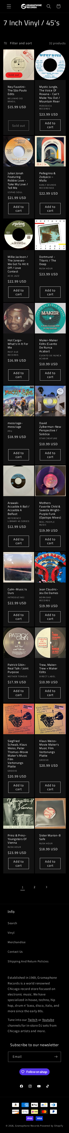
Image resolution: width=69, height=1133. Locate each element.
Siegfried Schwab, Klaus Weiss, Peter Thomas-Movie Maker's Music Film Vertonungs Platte (18, 753)
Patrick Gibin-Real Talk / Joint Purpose (18, 668)
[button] (9, 6)
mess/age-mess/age (15, 424)
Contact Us (15, 952)
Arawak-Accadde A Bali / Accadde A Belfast (19, 508)
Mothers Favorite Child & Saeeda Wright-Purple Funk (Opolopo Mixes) (50, 510)
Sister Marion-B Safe (50, 837)
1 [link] (23, 887)
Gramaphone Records (27, 1125)
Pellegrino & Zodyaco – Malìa (47, 176)
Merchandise (17, 942)
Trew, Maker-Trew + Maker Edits (48, 668)
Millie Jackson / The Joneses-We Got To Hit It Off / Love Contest (18, 264)
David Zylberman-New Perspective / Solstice (50, 428)
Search (12, 923)
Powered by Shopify (51, 1125)
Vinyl (11, 933)
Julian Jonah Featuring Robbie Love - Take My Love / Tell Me (18, 180)
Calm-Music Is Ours (17, 591)
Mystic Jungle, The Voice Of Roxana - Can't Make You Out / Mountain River (49, 94)
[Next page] (46, 887)
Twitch (33, 1019)
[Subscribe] (56, 1057)
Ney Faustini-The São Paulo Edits (17, 90)
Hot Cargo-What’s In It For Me (18, 343)
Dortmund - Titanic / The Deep (47, 260)
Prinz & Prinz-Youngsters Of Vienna (17, 839)
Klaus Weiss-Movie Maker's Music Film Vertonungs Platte (49, 748)
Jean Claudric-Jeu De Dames (48, 591)
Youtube (48, 1019)
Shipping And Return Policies (28, 961)
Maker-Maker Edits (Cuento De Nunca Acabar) (48, 345)
